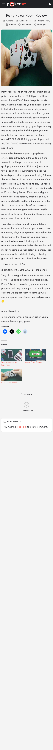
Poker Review (44, 20)
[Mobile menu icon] (3, 4)
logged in (21, 426)
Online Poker (25, 20)
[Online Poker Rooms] (35, 355)
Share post (42, 24)
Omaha (9, 20)
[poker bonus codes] (11, 375)
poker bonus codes (9, 382)
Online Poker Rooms (33, 362)
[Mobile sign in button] (50, 4)
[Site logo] (17, 4)
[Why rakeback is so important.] (11, 355)
